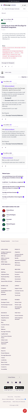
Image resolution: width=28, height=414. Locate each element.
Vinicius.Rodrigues (11, 215)
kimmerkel (8, 219)
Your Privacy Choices (20, 399)
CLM (3, 179)
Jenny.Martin (6, 81)
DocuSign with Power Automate (9, 192)
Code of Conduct (15, 241)
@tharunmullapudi (9, 86)
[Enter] (2, 8)
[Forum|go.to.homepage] (10, 5)
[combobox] (14, 8)
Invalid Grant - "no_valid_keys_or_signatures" (12, 182)
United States (11, 377)
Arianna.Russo (10, 210)
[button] (1, 5)
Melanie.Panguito (10, 224)
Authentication (6, 184)
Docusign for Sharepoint (8, 63)
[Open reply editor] (14, 72)
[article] (14, 100)
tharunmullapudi (7, 19)
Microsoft (4, 13)
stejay (7, 228)
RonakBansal (6, 153)
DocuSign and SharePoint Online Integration (12, 197)
